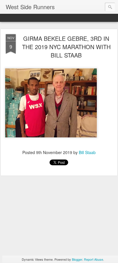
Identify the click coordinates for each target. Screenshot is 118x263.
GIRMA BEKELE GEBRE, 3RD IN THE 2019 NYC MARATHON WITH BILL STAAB (66, 46)
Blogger (77, 259)
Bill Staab (87, 152)
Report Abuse (93, 259)
